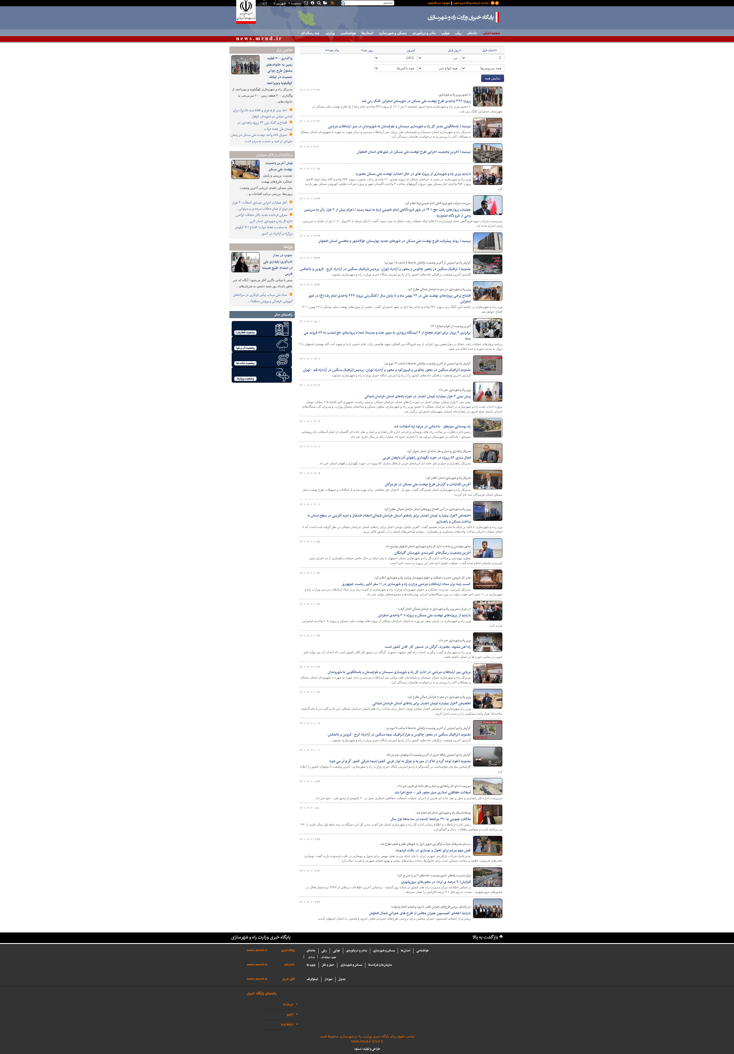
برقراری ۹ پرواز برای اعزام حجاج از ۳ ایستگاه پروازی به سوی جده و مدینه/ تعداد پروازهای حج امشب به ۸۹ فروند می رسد (387, 336)
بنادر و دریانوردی (424, 33)
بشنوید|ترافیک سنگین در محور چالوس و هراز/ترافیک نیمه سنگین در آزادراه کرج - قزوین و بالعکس (399, 735)
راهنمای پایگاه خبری (261, 993)
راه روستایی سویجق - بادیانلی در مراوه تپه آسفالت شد (432, 426)
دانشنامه (289, 964)
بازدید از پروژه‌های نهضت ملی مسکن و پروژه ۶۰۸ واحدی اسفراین (424, 615)
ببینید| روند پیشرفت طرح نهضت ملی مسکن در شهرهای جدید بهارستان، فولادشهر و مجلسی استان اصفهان (394, 241)
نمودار (328, 979)
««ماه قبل (489, 50)
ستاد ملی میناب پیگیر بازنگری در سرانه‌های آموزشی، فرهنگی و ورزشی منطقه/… (262, 298)
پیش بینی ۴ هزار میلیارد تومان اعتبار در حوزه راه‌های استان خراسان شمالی (417, 396)
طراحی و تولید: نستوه (367, 1049)
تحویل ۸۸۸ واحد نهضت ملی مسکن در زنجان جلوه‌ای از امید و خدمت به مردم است (261, 138)
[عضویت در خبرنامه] (459, 3)
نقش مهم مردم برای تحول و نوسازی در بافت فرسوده (433, 850)
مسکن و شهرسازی (393, 33)
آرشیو (290, 1014)
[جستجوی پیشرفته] (318, 3)
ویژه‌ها (288, 247)
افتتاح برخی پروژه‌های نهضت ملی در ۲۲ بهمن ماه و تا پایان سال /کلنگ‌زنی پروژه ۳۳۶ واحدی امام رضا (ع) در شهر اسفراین (389, 299)
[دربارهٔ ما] (312, 3)
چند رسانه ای (310, 33)
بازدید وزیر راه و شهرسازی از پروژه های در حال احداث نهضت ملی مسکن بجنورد (413, 174)
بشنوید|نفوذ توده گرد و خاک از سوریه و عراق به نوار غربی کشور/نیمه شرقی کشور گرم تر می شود (400, 761)
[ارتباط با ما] (305, 3)
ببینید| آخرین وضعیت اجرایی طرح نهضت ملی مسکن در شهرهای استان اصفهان (414, 152)
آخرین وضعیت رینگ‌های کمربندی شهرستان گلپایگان (432, 553)
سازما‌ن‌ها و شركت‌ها (380, 965)
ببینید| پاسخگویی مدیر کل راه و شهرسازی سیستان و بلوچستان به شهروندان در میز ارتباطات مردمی (399, 126)
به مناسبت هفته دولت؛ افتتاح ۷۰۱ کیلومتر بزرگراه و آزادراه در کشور (263, 230)
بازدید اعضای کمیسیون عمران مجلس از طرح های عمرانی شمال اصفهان (420, 913)
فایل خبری (288, 979)
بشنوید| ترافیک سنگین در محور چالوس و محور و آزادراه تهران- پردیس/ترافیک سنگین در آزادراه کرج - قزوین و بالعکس (385, 269)
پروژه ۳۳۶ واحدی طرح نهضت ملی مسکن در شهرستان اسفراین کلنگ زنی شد (416, 101)
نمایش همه (492, 78)
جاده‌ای (472, 33)
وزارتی (330, 33)
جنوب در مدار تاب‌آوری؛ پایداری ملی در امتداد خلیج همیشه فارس (277, 265)
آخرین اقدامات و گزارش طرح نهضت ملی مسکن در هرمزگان (428, 484)
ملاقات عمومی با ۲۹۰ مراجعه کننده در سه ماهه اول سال (431, 819)
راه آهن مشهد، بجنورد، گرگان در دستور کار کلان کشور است (428, 647)
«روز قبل (454, 50)
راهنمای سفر (283, 314)
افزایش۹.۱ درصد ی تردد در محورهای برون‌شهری (436, 882)
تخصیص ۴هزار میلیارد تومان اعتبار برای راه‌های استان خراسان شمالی (421, 703)
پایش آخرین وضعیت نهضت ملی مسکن (278, 166)
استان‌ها (367, 33)
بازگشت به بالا (485, 937)
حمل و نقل (328, 965)
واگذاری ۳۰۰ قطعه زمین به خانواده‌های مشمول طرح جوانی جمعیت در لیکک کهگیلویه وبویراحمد (279, 71)
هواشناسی (348, 33)
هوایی (445, 33)
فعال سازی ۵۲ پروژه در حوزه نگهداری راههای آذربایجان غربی (426, 458)
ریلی (458, 33)
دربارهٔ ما (288, 1004)
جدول (342, 979)
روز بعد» (367, 50)
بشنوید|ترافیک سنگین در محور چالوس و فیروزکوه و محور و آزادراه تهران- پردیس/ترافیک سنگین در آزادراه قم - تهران (387, 370)
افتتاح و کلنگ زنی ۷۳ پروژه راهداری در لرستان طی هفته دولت (264, 126)
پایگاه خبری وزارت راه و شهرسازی (463, 17)
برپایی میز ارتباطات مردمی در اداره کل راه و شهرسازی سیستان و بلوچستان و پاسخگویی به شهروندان (399, 672)
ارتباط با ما (287, 1024)
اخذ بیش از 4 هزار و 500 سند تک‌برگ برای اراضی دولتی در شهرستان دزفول (262, 113)
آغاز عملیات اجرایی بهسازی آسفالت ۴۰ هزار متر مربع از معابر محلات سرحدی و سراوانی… (262, 206)
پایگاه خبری (288, 950)
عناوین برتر (284, 50)
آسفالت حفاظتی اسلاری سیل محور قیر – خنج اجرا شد (433, 792)
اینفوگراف (312, 979)
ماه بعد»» (332, 50)
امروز (411, 50)
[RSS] (332, 3)
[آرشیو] (325, 3)
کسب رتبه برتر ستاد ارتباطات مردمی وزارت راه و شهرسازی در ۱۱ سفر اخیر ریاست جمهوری (406, 584)
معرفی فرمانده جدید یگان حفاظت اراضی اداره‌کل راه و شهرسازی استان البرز (264, 218)
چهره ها (311, 965)
